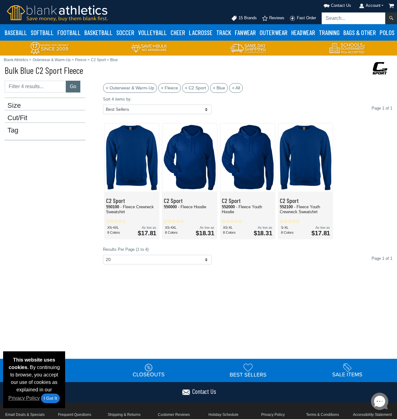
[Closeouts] (149, 369)
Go (73, 86)
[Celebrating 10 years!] (49, 47)
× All (236, 87)
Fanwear (245, 32)
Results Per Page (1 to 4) (126, 249)
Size (14, 105)
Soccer (125, 32)
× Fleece (169, 87)
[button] (329, 4)
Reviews (276, 18)
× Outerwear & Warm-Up (130, 87)
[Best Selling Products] (248, 369)
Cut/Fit (17, 118)
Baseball (16, 32)
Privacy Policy (24, 398)
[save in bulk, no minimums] (148, 47)
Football (69, 32)
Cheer (178, 32)
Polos (387, 32)
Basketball (98, 32)
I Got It (50, 398)
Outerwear (274, 32)
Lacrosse (200, 32)
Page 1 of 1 (382, 258)
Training (329, 32)
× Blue (219, 87)
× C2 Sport (195, 87)
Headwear (303, 32)
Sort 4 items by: (117, 99)
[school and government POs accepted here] (347, 48)
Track (223, 32)
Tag (12, 130)
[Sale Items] (347, 369)
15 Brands (247, 18)
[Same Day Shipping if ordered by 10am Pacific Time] (248, 47)
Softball (42, 32)
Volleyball (152, 32)
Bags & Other (359, 32)
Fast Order (306, 18)
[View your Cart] (391, 5)
